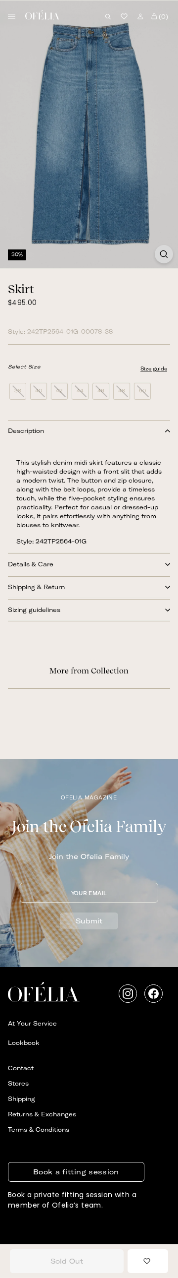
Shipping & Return (36, 587)
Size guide (153, 368)
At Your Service (32, 1023)
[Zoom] (164, 254)
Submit (89, 920)
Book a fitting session (76, 1171)
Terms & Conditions (38, 1129)
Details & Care (30, 564)
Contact (21, 1068)
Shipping (21, 1098)
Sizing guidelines (34, 609)
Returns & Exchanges (42, 1114)
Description (26, 430)
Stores (18, 1083)
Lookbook (24, 1042)
